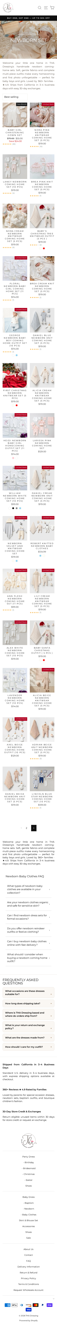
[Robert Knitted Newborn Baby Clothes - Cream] (44, 556)
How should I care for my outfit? (24, 1046)
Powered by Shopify (28, 1320)
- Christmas (28, 1174)
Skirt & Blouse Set (28, 1220)
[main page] (8, 8)
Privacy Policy (28, 1278)
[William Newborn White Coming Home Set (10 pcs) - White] (10, 508)
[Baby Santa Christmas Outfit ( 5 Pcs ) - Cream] (40, 660)
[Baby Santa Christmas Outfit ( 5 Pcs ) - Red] (44, 660)
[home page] (28, 1141)
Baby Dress (28, 1197)
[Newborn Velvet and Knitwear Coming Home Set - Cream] (13, 561)
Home (21, 34)
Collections (32, 34)
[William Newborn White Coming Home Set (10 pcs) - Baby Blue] (20, 508)
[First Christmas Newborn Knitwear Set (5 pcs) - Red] (17, 405)
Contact (28, 1255)
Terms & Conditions (28, 1284)
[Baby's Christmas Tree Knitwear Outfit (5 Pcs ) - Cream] (40, 248)
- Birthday (28, 1162)
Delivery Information (28, 1266)
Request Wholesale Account (28, 1290)
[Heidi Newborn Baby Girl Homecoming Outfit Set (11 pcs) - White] (17, 458)
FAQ (28, 1261)
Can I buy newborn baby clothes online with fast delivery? (27, 943)
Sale (28, 1238)
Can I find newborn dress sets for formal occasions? (27, 917)
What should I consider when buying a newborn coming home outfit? (27, 958)
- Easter (28, 1180)
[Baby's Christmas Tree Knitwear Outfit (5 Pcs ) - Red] (44, 248)
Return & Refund (28, 1272)
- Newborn (28, 1209)
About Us (28, 1249)
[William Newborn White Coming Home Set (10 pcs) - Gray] (17, 508)
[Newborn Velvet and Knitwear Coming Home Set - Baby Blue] (17, 561)
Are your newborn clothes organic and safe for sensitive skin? (27, 904)
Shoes (28, 1186)
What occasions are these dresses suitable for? (25, 993)
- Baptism (28, 1203)
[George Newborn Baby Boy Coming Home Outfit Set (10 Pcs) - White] (13, 355)
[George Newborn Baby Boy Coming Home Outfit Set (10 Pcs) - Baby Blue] (17, 355)
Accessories (28, 1226)
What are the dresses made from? (25, 1037)
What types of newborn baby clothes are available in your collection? (25, 889)
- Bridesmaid (28, 1168)
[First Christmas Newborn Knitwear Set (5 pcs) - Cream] (13, 405)
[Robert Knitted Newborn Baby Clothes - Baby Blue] (40, 556)
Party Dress (28, 1156)
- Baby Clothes (28, 1214)
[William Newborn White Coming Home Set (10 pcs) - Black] (13, 508)
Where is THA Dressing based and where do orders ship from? (24, 1014)
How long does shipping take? (22, 1003)
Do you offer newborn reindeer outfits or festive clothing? (26, 930)
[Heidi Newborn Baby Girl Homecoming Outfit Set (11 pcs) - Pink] (13, 458)
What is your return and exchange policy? (25, 1027)
